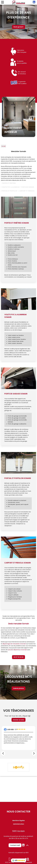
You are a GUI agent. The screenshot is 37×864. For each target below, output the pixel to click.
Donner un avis (18, 720)
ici (29, 716)
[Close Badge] (26, 859)
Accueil (3, 146)
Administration (18, 824)
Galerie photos (18, 688)
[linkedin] (34, 2)
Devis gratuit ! (18, 27)
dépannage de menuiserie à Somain (14, 644)
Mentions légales (18, 820)
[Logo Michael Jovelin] (18, 2)
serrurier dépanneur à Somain (17, 650)
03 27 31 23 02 (18, 657)
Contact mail (15, 845)
